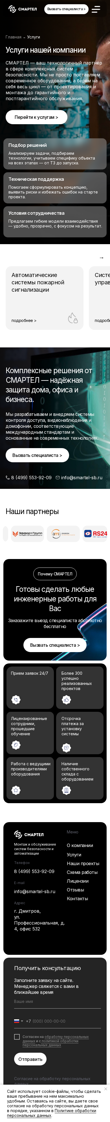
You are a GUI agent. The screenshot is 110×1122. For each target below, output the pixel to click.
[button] (66, 9)
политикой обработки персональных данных (50, 1043)
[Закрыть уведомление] (106, 1089)
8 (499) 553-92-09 (34, 871)
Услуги (74, 854)
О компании (80, 845)
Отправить (30, 1059)
